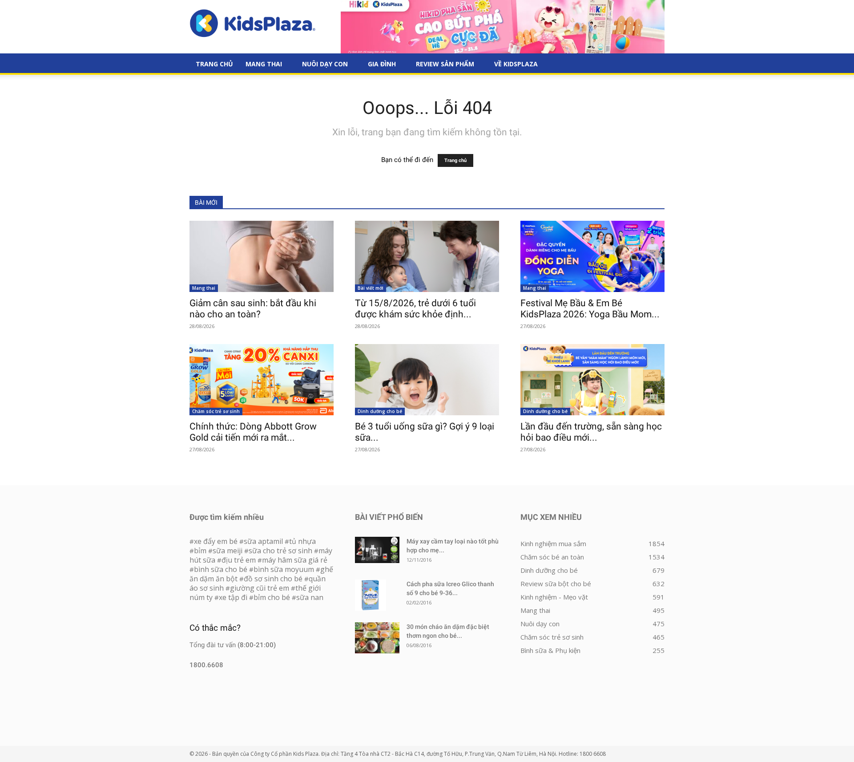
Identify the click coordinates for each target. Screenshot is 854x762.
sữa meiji (227, 550)
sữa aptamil (263, 541)
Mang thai (264, 64)
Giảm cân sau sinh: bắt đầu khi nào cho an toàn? (252, 309)
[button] (654, 64)
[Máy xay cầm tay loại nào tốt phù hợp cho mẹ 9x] (377, 550)
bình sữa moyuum (284, 569)
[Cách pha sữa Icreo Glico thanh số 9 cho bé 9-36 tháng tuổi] (370, 595)
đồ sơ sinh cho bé (273, 579)
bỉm (200, 550)
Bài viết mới (370, 288)
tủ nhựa (302, 541)
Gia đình (382, 64)
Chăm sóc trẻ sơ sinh (216, 411)
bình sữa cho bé (220, 569)
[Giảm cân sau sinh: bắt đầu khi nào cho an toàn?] (261, 256)
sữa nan (309, 597)
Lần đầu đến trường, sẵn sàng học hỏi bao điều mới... (591, 432)
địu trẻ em (239, 560)
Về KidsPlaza (516, 64)
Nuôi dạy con (325, 64)
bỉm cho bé (272, 597)
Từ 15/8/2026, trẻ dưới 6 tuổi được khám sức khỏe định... (415, 309)
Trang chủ (455, 160)
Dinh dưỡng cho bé (380, 411)
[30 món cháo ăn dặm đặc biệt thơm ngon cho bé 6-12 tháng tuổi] (377, 637)
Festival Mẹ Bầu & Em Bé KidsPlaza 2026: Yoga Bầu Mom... (590, 309)
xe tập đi (233, 597)
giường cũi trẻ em (259, 588)
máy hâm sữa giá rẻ (294, 560)
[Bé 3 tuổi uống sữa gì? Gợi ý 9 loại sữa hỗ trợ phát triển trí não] (427, 379)
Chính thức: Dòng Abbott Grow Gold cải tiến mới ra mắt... (253, 432)
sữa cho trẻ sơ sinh (280, 550)
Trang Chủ (214, 64)
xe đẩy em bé (216, 541)
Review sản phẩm (445, 64)
